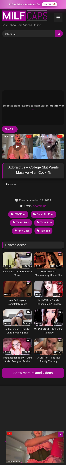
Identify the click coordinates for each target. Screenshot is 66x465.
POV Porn (20, 214)
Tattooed (45, 230)
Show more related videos (33, 373)
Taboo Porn (22, 222)
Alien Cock (23, 230)
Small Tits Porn (45, 214)
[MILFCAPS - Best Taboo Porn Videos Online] (27, 16)
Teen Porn (46, 222)
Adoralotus (39, 206)
